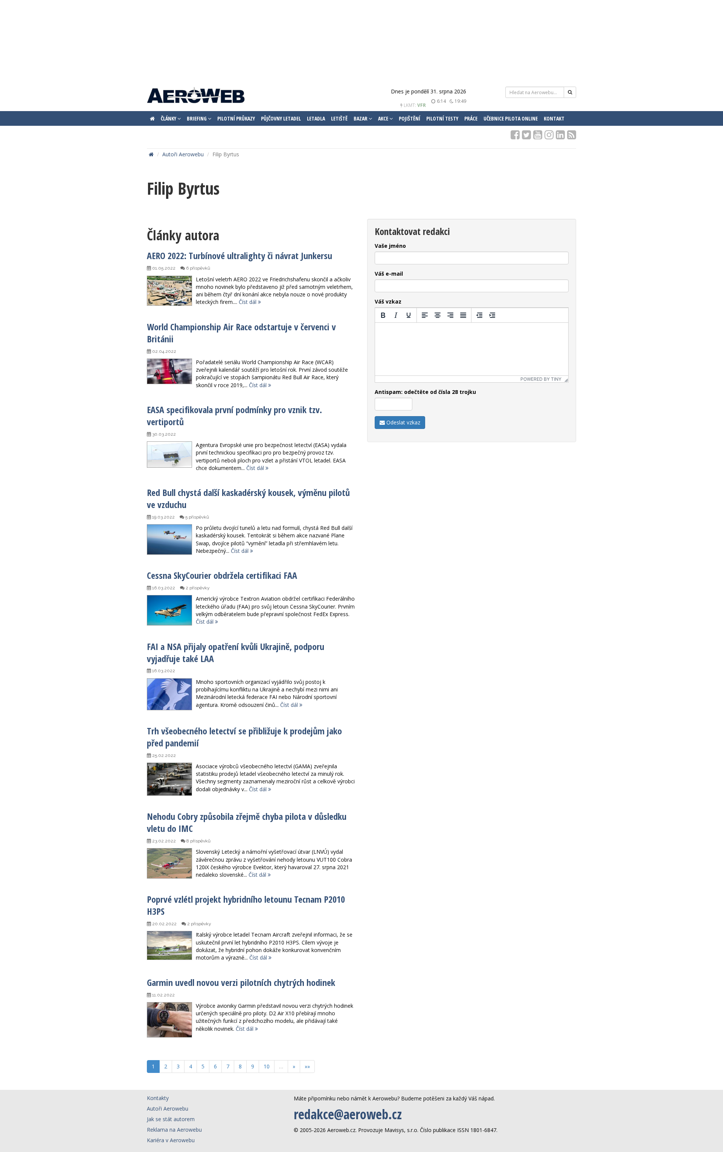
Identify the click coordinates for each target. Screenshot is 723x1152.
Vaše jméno (390, 245)
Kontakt (554, 118)
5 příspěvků (196, 517)
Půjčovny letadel (281, 118)
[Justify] (463, 315)
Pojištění (409, 118)
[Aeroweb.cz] (196, 96)
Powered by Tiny (540, 379)
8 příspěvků (197, 841)
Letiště (339, 118)
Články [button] (169, 118)
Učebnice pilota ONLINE (511, 118)
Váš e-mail (389, 273)
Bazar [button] (361, 118)
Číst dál (248, 301)
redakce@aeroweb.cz (348, 1114)
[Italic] (395, 315)
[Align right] (450, 315)
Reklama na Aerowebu (174, 1129)
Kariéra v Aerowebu (171, 1140)
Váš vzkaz (388, 301)
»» (307, 1066)
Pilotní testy (442, 118)
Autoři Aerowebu (183, 154)
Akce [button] (383, 118)
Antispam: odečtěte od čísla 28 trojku (425, 391)
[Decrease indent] (479, 315)
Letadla (316, 118)
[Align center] (437, 315)
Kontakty (158, 1098)
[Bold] (383, 315)
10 (267, 1066)
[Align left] (424, 315)
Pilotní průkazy (236, 118)
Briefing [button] (197, 118)
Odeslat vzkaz (402, 422)
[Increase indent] (492, 315)
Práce (470, 118)
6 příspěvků (197, 268)
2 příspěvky (197, 587)
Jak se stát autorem (171, 1119)
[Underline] (408, 315)
